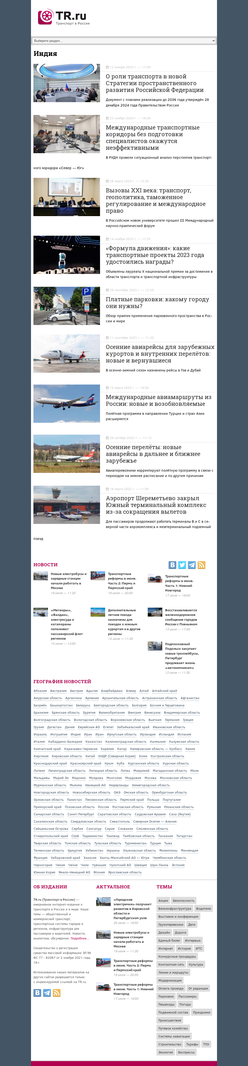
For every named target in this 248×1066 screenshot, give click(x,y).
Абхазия (40, 690)
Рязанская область (179, 806)
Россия (103, 806)
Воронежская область (128, 719)
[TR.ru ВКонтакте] (172, 565)
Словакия (125, 828)
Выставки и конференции (178, 916)
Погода (185, 1004)
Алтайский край (164, 690)
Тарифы (192, 1044)
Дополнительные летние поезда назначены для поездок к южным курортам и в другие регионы (124, 622)
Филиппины (168, 850)
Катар (122, 748)
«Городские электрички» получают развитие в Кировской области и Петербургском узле (133, 908)
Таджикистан (92, 835)
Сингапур (93, 828)
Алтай (144, 690)
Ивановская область (169, 727)
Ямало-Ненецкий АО (74, 872)
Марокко (79, 777)
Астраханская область (159, 698)
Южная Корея (44, 872)
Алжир (131, 690)
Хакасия (90, 857)
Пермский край (132, 799)
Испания (184, 734)
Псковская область (80, 806)
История (184, 948)
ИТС (199, 948)
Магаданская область (170, 770)
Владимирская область (182, 712)
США (75, 835)
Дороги (180, 932)
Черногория (43, 864)
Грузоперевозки (170, 924)
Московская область (176, 777)
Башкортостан (61, 705)
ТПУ (206, 1044)
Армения (92, 698)
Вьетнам (155, 719)
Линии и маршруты (173, 972)
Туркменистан (136, 843)
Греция (188, 719)
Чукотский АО (120, 864)
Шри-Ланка (159, 864)
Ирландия (147, 734)
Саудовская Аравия (150, 814)
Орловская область (49, 799)
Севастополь (120, 821)
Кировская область (67, 756)
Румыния (154, 806)
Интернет (165, 948)
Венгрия (134, 712)
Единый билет (169, 940)
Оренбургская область (169, 792)
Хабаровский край (65, 857)
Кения (190, 748)
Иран (99, 734)
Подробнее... (80, 938)
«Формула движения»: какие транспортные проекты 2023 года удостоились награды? (155, 254)
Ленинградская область (66, 770)
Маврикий (141, 770)
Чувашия (99, 864)
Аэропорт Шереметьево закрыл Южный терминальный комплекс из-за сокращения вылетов (156, 504)
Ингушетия (58, 734)
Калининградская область (126, 741)
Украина (113, 850)
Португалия (172, 799)
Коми (143, 756)
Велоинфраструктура (174, 908)
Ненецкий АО (95, 785)
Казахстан (93, 741)
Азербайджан (112, 690)
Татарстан (184, 835)
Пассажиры (187, 996)
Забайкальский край (133, 727)
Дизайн (164, 932)
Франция (40, 857)
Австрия (76, 690)
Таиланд (112, 835)
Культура (196, 964)
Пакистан (74, 799)
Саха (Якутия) (180, 814)
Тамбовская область (139, 835)
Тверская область (47, 843)
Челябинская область (169, 857)
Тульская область (107, 843)
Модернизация (170, 980)
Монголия (114, 777)
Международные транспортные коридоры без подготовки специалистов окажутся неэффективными (153, 137)
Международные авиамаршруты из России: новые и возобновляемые (159, 400)
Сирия (110, 828)
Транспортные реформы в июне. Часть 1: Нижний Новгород (179, 583)
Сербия (77, 828)
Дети (191, 924)
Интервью (193, 940)
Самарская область (49, 814)
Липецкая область (103, 770)
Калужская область (184, 741)
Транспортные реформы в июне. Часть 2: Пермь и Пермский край (122, 580)
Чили (85, 864)
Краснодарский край (50, 763)
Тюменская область (49, 850)
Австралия (58, 690)
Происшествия (169, 1020)
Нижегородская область (151, 785)
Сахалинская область (50, 821)
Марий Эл (61, 777)
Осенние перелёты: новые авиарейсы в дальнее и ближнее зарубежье (153, 453)
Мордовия (133, 777)
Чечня (73, 864)
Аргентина (73, 698)
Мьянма (76, 785)
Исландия (166, 734)
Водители (203, 908)
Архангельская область (120, 698)
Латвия (39, 770)
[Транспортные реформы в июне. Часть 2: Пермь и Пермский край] (103, 965)
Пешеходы (166, 1004)
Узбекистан (94, 850)
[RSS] (201, 565)
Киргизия (41, 756)
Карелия (107, 748)
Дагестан (54, 727)
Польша (153, 799)
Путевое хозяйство (173, 1028)
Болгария (139, 705)
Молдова (96, 777)
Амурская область (48, 698)
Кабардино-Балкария (65, 741)
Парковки (166, 996)
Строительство (169, 1044)
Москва (150, 777)
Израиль (40, 734)
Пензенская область (101, 799)
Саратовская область (114, 814)
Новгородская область (51, 792)
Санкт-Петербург (81, 814)
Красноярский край (85, 763)
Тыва (168, 843)
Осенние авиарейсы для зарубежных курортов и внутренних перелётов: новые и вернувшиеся (160, 353)
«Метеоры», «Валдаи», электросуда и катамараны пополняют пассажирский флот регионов (67, 624)
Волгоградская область (52, 719)
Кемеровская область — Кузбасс (156, 748)
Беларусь (83, 705)
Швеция (140, 864)
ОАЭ (117, 792)
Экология (165, 1052)
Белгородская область (111, 705)
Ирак (88, 734)
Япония (99, 872)
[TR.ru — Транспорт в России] (64, 24)
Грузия (39, 727)
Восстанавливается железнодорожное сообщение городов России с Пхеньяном (181, 617)
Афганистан (190, 698)
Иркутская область (122, 734)
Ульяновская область (139, 850)
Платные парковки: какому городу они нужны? (157, 302)
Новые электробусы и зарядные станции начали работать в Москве (68, 580)
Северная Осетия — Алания (155, 821)
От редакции (198, 988)
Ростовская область (128, 806)
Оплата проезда (171, 988)
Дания (70, 727)
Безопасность (183, 900)
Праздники (201, 1012)
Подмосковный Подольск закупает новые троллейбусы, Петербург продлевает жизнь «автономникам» (182, 656)
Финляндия (189, 850)
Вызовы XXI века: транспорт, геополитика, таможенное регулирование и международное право (156, 200)
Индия (76, 734)
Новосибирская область (91, 792)
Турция (155, 843)
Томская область (78, 843)
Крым (109, 763)
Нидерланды (119, 785)
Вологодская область (90, 719)
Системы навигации (174, 1036)
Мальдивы (42, 777)
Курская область (176, 763)
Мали (194, 770)
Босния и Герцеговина (167, 705)
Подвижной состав (173, 1012)
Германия (172, 719)
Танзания (165, 835)
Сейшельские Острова (51, 828)
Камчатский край (47, 748)
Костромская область (167, 756)
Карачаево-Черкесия (80, 748)
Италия (39, 741)
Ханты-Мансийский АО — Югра (124, 857)
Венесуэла (152, 712)
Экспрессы (186, 1052)
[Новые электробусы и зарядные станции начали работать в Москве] (103, 937)
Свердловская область (88, 821)
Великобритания (112, 712)
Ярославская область (125, 872)
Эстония (178, 864)
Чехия (60, 864)
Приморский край (48, 806)
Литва (125, 770)
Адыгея (92, 690)
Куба (120, 763)
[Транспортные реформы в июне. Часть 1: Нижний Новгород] (103, 989)
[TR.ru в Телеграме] (192, 565)
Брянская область (66, 712)
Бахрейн (40, 705)
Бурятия (89, 712)
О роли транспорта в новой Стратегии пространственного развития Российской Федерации (155, 83)
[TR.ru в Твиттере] (182, 565)
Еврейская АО (89, 727)
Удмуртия (75, 850)
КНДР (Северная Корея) (117, 756)
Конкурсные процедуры (177, 956)
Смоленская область (152, 828)
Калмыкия (158, 741)
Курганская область (143, 763)
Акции (163, 900)
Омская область (136, 792)
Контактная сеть (171, 964)
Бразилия (41, 712)
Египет (108, 727)
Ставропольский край (51, 835)
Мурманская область (50, 785)
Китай (90, 756)
